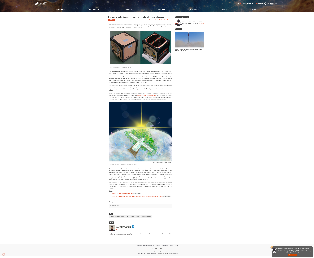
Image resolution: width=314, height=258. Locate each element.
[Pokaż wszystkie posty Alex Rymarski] (112, 228)
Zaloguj (176, 245)
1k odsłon (169, 19)
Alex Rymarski (161, 19)
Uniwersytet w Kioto (146, 216)
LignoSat (132, 216)
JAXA (127, 216)
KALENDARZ (193, 9)
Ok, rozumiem (292, 255)
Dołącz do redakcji (245, 3)
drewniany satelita (119, 216)
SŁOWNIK (255, 9)
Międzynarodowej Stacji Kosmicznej (146, 95)
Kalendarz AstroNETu (148, 245)
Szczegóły (297, 252)
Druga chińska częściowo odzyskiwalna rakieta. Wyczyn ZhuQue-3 (188, 49)
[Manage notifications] (3, 254)
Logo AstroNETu (141, 253)
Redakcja (139, 245)
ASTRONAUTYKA (94, 9)
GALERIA (224, 9)
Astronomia (111, 19)
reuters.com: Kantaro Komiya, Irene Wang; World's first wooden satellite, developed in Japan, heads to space (137, 196)
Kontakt (171, 245)
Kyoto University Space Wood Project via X (162, 65)
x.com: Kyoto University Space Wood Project (122, 193)
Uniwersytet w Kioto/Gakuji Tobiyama (163, 162)
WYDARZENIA (161, 9)
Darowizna (157, 245)
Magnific (176, 253)
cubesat (112, 216)
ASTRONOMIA (60, 9)
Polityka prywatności (151, 253)
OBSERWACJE (128, 9)
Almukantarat (165, 245)
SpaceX (138, 216)
